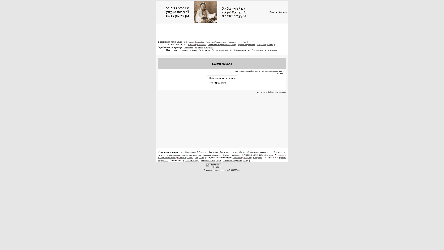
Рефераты (192, 45)
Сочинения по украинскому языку (222, 45)
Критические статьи (228, 152)
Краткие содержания (246, 45)
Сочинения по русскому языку (264, 50)
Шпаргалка (261, 45)
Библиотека (189, 42)
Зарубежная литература (240, 50)
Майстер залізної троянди (222, 78)
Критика (209, 42)
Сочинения (201, 45)
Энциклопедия (220, 42)
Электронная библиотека (195, 152)
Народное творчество (237, 42)
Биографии (199, 42)
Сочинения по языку (167, 158)
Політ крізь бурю (217, 82)
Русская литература (220, 50)
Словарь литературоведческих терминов (184, 155)
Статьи (270, 45)
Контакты (283, 12)
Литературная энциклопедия (259, 152)
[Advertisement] (222, 31)
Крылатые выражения (212, 155)
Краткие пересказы (185, 158)
